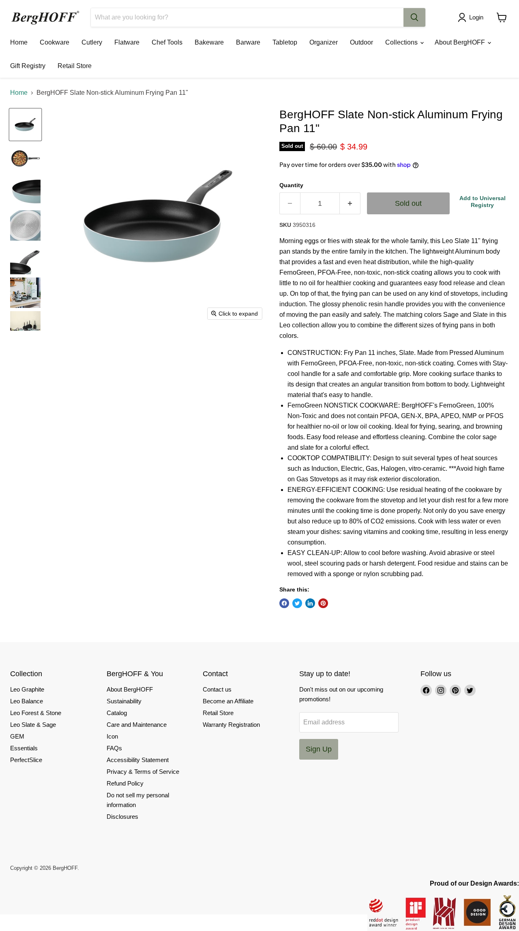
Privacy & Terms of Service (143, 771)
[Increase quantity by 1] (350, 203)
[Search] (414, 17)
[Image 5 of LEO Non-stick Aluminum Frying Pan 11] (25, 259)
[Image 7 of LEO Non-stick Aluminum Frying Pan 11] (25, 326)
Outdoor (361, 42)
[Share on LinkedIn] (310, 603)
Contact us (217, 689)
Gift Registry (27, 65)
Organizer (323, 42)
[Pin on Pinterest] (323, 603)
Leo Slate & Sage (33, 724)
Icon (112, 736)
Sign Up (319, 749)
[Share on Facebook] (284, 603)
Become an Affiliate (228, 701)
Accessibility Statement (138, 759)
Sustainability (124, 701)
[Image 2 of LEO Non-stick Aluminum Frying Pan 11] (25, 158)
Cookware (54, 42)
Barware (248, 42)
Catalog (117, 712)
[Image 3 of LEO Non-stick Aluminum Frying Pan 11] (25, 192)
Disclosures (122, 816)
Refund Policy (125, 783)
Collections (402, 42)
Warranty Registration (231, 724)
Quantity (291, 185)
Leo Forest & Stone (35, 712)
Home (19, 42)
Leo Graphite (27, 689)
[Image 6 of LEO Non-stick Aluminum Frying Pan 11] (25, 293)
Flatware (126, 42)
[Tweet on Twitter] (297, 603)
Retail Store (75, 65)
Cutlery (91, 42)
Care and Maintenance (137, 724)
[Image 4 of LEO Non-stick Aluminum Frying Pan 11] (25, 225)
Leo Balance (26, 701)
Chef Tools (167, 42)
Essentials (24, 748)
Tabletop (284, 42)
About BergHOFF (461, 42)
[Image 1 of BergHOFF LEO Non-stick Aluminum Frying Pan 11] (25, 125)
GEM (17, 736)
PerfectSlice (26, 759)
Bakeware (209, 42)
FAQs (114, 748)
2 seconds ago (482, 201)
